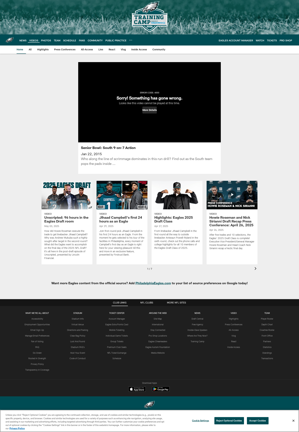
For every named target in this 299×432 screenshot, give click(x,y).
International (158, 324)
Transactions (267, 358)
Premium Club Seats (116, 347)
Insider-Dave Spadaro (197, 330)
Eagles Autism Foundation (158, 347)
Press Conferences (233, 324)
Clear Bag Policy (77, 335)
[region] (149, 421)
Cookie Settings (200, 420)
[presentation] (256, 269)
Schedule (116, 358)
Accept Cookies (257, 420)
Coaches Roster (267, 330)
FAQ (37, 347)
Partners (267, 341)
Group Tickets (116, 341)
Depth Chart (267, 324)
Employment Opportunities (37, 324)
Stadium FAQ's (78, 347)
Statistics (267, 347)
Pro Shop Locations (158, 335)
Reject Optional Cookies (229, 420)
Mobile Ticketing (116, 330)
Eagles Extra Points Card (116, 324)
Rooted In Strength (37, 358)
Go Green (37, 353)
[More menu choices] (130, 40)
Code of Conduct (78, 358)
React (233, 341)
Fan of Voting (37, 341)
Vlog (234, 335)
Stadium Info (78, 318)
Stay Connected (157, 330)
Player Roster (267, 318)
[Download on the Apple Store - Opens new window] (137, 389)
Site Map (158, 318)
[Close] (293, 421)
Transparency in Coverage (37, 370)
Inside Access (233, 347)
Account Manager (117, 318)
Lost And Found (77, 341)
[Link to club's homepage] (10, 40)
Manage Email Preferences (37, 335)
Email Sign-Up (37, 330)
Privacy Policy (37, 364)
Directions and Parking (77, 330)
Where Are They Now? (197, 335)
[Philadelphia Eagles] (149, 405)
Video (234, 313)
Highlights (233, 318)
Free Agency (197, 324)
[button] (149, 110)
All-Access (234, 330)
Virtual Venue (77, 324)
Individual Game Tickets (117, 335)
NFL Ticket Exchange (116, 353)
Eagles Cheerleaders (157, 341)
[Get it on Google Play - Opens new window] (160, 390)
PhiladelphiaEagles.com (153, 283)
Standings (267, 353)
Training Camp (197, 341)
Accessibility (37, 318)
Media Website (158, 353)
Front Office (267, 335)
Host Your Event (77, 353)
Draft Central (197, 318)
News (197, 313)
